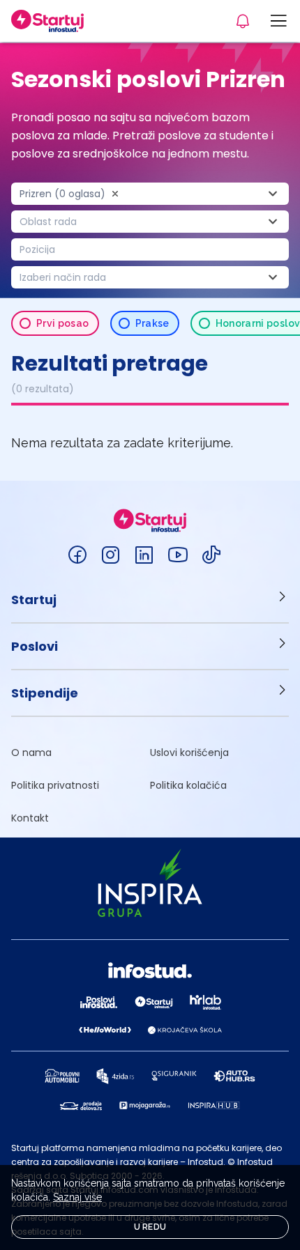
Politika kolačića (188, 785)
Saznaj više (77, 1197)
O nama (31, 752)
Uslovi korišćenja (189, 752)
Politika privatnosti (55, 785)
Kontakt (30, 818)
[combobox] (150, 194)
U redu (150, 1227)
